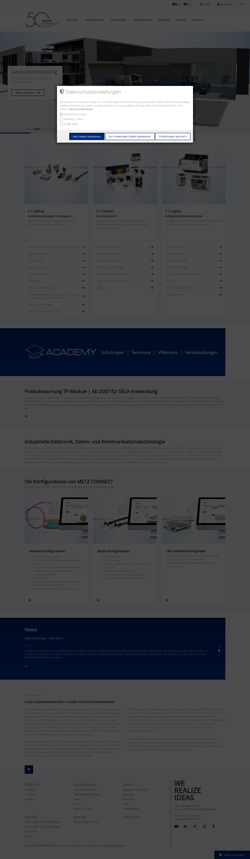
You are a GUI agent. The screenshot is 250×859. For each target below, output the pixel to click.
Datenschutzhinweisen (81, 109)
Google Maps (71, 123)
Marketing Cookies (74, 119)
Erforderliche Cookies (75, 114)
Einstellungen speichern (173, 136)
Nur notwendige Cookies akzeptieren (130, 136)
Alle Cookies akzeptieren (87, 136)
